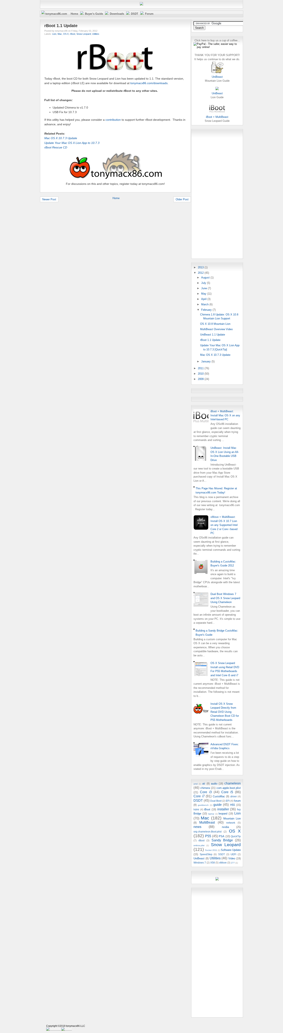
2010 (201, 373)
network (230, 822)
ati (203, 783)
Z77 (233, 863)
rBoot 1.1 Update (60, 25)
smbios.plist (199, 845)
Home (74, 13)
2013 (201, 267)
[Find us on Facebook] (53, 1029)
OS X (66, 34)
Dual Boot (215, 800)
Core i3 (206, 792)
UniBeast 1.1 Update (212, 334)
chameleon (232, 783)
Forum (149, 13)
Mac (60, 34)
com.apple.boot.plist (228, 787)
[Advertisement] (210, 193)
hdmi (196, 809)
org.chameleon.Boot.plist (207, 831)
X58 (212, 862)
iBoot (207, 809)
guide (217, 804)
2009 (201, 379)
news (197, 827)
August (205, 277)
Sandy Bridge (222, 840)
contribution (113, 119)
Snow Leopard (83, 34)
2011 (201, 368)
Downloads (117, 13)
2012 (201, 272)
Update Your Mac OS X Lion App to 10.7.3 (71, 143)
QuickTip (236, 836)
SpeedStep (206, 854)
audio (214, 783)
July (204, 282)
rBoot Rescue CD (55, 147)
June (204, 288)
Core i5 (227, 792)
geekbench (203, 805)
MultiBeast (207, 822)
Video (231, 858)
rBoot (72, 34)
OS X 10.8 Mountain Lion (215, 323)
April (204, 299)
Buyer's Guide (94, 13)
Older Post (182, 199)
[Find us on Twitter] (66, 1029)
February (207, 309)
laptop (211, 814)
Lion (54, 34)
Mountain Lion (232, 818)
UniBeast (199, 858)
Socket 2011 (211, 850)
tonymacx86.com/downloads (149, 83)
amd (196, 784)
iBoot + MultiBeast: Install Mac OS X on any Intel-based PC (225, 415)
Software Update (231, 849)
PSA (221, 836)
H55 (232, 804)
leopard (223, 813)
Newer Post (49, 199)
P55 (208, 836)
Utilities (95, 34)
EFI (228, 800)
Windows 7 (200, 862)
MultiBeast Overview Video (216, 329)
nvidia (225, 827)
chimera (205, 787)
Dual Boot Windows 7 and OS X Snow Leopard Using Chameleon (225, 598)
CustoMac (219, 796)
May (204, 293)
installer (223, 809)
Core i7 (199, 796)
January (206, 361)
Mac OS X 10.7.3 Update (60, 138)
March (205, 304)
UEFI (233, 854)
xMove (223, 862)
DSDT (134, 13)
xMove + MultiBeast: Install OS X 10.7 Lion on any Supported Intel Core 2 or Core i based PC (224, 525)
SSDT (221, 854)
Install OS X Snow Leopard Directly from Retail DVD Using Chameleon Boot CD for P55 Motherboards (224, 711)
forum (237, 800)
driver (233, 796)
